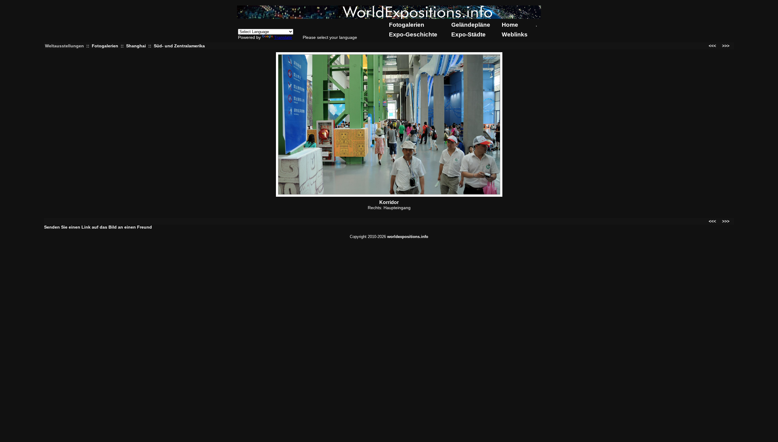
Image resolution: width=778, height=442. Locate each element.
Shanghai (136, 45)
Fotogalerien (406, 25)
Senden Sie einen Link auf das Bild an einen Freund (98, 227)
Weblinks (515, 34)
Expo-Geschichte (413, 34)
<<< (712, 45)
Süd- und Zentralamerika (179, 45)
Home (510, 25)
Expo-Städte (468, 34)
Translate (283, 37)
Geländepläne (470, 25)
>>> (725, 45)
